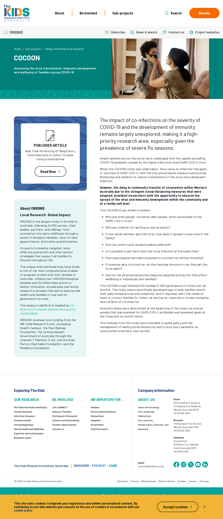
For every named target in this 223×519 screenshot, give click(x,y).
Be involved (62, 400)
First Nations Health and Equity (30, 407)
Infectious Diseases (24, 415)
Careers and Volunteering (65, 420)
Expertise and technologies (28, 433)
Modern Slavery (167, 481)
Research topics (22, 437)
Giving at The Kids (61, 411)
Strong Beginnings (23, 424)
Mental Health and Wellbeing (29, 429)
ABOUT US (146, 400)
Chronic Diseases (23, 411)
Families (95, 407)
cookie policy (23, 510)
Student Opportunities (64, 424)
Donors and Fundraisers (103, 411)
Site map (204, 481)
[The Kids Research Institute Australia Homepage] (16, 13)
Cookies (181, 481)
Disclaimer (122, 481)
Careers (193, 481)
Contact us (58, 429)
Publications (144, 415)
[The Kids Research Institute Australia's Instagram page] (184, 465)
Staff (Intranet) (99, 429)
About (59, 13)
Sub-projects (122, 13)
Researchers (97, 415)
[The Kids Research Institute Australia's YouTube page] (198, 465)
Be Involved (88, 13)
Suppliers (96, 420)
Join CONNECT (60, 407)
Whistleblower (148, 481)
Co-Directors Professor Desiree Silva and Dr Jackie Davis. (48, 309)
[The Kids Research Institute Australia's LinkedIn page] (205, 465)
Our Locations (145, 420)
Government (97, 424)
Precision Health (22, 420)
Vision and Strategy (148, 407)
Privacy (135, 481)
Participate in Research (64, 415)
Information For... (107, 400)
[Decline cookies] (204, 506)
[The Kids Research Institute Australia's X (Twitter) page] (191, 465)
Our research (26, 400)
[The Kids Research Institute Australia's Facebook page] (176, 465)
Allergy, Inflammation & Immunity (64, 48)
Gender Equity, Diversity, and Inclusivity (153, 426)
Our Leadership (146, 411)
